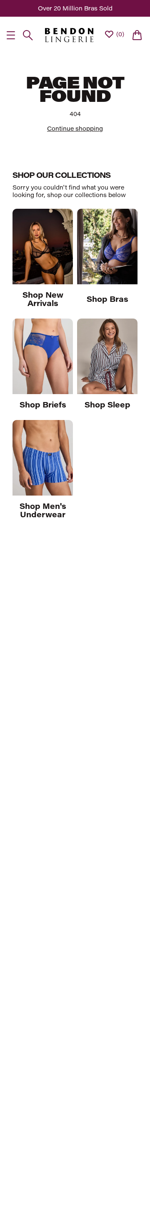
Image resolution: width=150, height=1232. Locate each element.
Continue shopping (75, 128)
